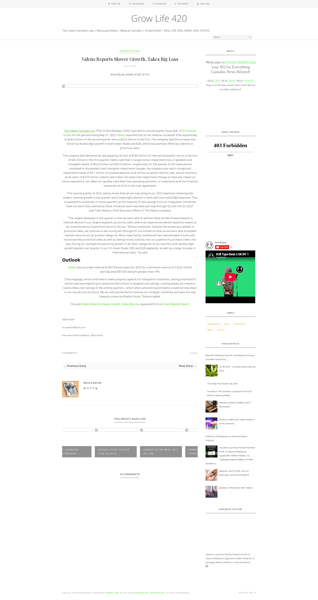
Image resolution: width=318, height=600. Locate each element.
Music (210, 330)
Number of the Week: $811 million (129, 451)
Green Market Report (176, 304)
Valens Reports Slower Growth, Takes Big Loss (111, 304)
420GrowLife (213, 324)
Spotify (221, 330)
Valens (121, 135)
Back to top (246, 592)
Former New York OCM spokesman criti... (171, 451)
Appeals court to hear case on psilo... (81, 451)
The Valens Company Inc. (79, 131)
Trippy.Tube (239, 324)
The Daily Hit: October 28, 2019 (222, 383)
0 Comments (69, 353)
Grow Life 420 (159, 18)
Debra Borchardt (130, 51)
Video (226, 324)
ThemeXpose (157, 593)
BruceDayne (93, 382)
